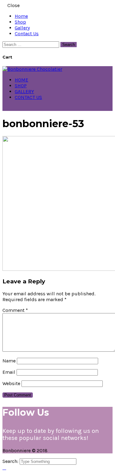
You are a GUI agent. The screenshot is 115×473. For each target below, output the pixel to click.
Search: (11, 461)
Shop (20, 22)
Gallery (22, 28)
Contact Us (27, 33)
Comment (15, 310)
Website (11, 383)
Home (21, 16)
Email (8, 372)
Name (9, 361)
